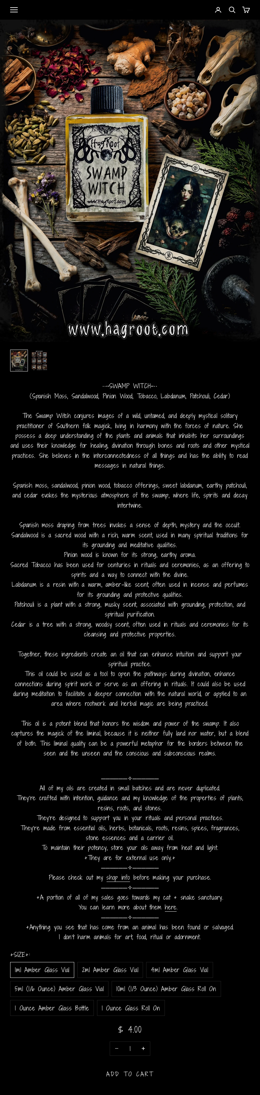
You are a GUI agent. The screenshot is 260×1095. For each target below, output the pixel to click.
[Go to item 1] (19, 360)
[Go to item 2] (39, 360)
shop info (118, 877)
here (171, 907)
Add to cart (130, 1074)
